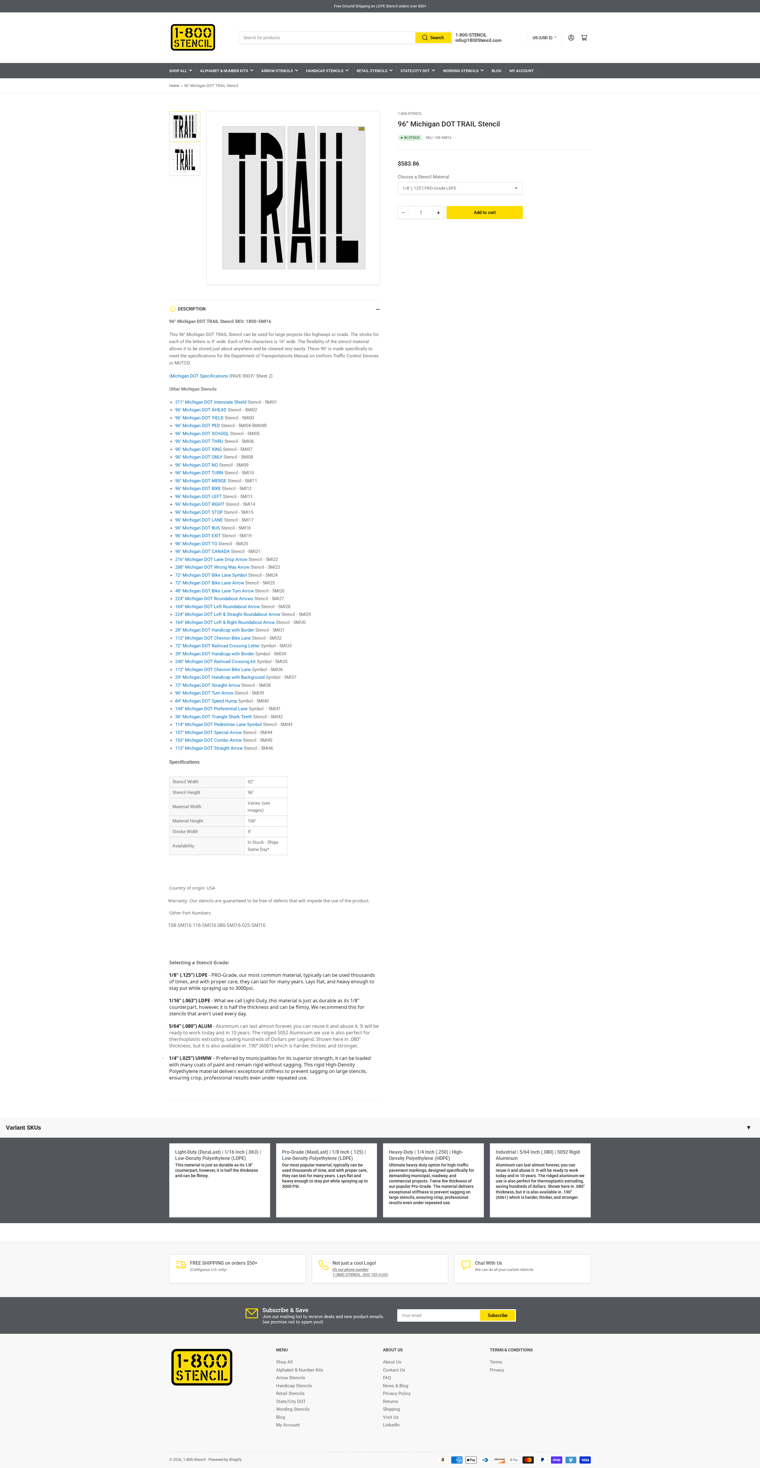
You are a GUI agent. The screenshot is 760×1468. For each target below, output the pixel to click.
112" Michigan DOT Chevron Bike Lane (213, 638)
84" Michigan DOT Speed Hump (206, 701)
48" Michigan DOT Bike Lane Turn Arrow (214, 591)
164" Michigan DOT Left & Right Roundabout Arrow (225, 622)
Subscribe (497, 1315)
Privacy (497, 1370)
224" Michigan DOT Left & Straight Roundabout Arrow (227, 614)
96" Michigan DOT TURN (199, 472)
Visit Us (391, 1417)
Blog (496, 71)
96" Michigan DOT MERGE (201, 480)
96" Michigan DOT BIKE (198, 488)
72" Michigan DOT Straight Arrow (207, 685)
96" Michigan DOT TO (196, 543)
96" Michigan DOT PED (197, 425)
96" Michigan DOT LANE (199, 520)
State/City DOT (415, 71)
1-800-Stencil (410, 114)
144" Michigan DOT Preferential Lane (211, 708)
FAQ (387, 1377)
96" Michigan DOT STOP (199, 512)
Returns (390, 1401)
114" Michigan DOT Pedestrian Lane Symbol (218, 724)
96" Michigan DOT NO (196, 465)
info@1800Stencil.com (478, 40)
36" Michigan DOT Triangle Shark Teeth (213, 716)
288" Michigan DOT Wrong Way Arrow (212, 567)
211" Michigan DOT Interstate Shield (210, 402)
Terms (496, 1362)
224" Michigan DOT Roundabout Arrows (214, 598)
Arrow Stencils (277, 71)
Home (174, 85)
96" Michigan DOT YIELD (199, 418)
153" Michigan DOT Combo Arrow (208, 740)
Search (437, 37)
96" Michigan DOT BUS (197, 528)
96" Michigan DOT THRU (199, 441)
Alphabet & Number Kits (224, 71)
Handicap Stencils (324, 71)
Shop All (178, 71)
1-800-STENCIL (471, 35)
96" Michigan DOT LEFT (198, 496)
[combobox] (346, 37)
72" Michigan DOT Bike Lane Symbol (211, 575)
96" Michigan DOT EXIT (198, 535)
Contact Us (394, 1370)
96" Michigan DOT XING (198, 449)
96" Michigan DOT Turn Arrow (204, 693)
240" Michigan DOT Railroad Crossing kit (215, 661)
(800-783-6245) (360, 1274)
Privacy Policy (397, 1393)
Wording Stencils (461, 71)
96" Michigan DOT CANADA (202, 551)
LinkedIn (391, 1425)
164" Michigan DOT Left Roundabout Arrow (217, 606)
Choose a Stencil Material (423, 177)
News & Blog (395, 1385)
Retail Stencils (372, 71)
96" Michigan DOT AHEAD (201, 410)
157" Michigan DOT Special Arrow (208, 732)
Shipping (391, 1409)
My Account (521, 71)
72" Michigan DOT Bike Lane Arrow (209, 583)
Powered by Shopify (225, 1459)
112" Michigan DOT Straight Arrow (209, 748)
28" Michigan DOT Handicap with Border (214, 630)
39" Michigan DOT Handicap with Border (214, 654)
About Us (392, 1362)
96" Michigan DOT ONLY (198, 457)
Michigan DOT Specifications (199, 376)
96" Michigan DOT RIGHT (199, 504)
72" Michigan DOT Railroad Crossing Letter (217, 646)
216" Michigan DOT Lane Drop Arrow (211, 559)
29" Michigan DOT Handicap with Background (220, 677)
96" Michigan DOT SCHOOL (202, 433)
